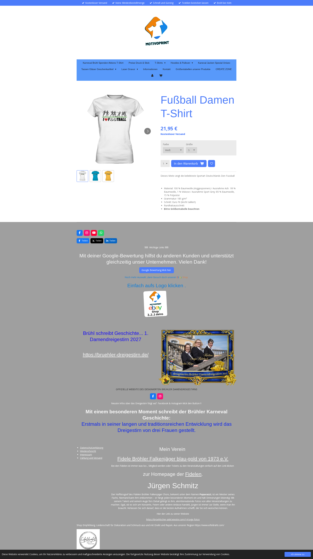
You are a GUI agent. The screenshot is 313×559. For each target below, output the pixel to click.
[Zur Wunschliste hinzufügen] (211, 163)
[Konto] (152, 75)
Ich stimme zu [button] (297, 554)
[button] (82, 176)
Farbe (166, 144)
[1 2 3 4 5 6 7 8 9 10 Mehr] (165, 163)
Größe (189, 144)
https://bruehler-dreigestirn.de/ (116, 354)
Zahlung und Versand (91, 457)
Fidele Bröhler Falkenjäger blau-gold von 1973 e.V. (172, 458)
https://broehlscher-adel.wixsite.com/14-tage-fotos (173, 519)
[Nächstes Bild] (147, 131)
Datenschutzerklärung (91, 447)
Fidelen (193, 474)
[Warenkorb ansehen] (160, 75)
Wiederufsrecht (88, 451)
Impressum (86, 454)
